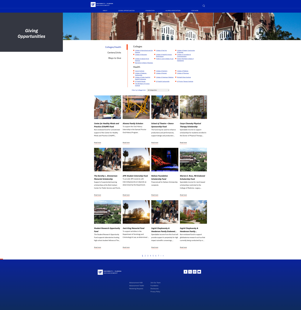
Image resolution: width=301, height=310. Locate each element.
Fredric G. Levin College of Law (164, 59)
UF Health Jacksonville (162, 81)
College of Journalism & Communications (184, 55)
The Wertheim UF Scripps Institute (142, 84)
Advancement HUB (136, 283)
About (105, 10)
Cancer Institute (139, 71)
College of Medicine (182, 71)
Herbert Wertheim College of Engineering (185, 59)
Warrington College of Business (144, 63)
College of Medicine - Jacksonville (141, 74)
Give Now (194, 10)
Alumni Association (173, 10)
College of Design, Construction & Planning (186, 51)
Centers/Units (114, 52)
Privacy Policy (155, 291)
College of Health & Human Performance (164, 55)
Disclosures (154, 288)
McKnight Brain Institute (184, 77)
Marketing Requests (136, 288)
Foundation (150, 10)
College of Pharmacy (183, 73)
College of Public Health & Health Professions (142, 78)
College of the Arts (161, 50)
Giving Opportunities (126, 10)
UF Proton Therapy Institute (185, 81)
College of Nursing (161, 73)
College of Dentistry (161, 71)
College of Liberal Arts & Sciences (142, 59)
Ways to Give (114, 58)
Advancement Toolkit (136, 286)
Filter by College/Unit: (139, 90)
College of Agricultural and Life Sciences (144, 51)
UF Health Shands (140, 81)
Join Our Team (155, 283)
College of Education (141, 54)
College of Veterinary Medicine (164, 77)
